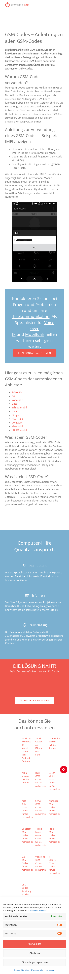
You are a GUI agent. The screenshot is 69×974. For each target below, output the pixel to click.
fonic (14, 411)
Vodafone (17, 400)
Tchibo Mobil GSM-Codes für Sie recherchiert (41, 837)
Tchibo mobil (19, 407)
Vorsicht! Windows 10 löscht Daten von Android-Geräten (26, 750)
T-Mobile (17, 392)
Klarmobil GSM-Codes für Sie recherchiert (55, 807)
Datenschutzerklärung (37, 910)
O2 (13, 396)
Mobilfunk (34, 334)
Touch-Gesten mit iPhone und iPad (38, 746)
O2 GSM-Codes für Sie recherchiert (28, 863)
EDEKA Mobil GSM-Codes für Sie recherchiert (55, 781)
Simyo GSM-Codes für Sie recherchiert (41, 807)
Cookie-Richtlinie (21, 969)
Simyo (15, 415)
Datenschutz (37, 969)
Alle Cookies (34, 943)
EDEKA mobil (19, 430)
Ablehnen (34, 953)
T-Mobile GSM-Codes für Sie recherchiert (55, 865)
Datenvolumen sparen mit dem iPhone (56, 743)
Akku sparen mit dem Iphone (26, 777)
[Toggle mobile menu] (62, 5)
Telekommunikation (31, 316)
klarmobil (17, 426)
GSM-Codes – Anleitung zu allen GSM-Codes (26, 893)
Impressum (50, 969)
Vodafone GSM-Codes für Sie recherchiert (41, 863)
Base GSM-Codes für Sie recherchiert (41, 779)
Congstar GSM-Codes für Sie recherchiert (28, 835)
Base (14, 403)
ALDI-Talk (17, 418)
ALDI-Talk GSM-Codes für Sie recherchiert (28, 809)
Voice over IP (33, 328)
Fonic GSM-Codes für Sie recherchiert (55, 835)
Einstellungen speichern (35, 962)
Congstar (17, 422)
